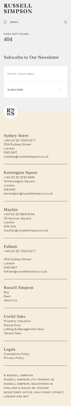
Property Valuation (17, 321)
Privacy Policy (14, 358)
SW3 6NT (10, 152)
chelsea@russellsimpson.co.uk (26, 156)
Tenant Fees (13, 333)
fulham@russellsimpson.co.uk (25, 271)
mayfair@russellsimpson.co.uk (26, 230)
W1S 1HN (10, 226)
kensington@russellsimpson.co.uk (28, 193)
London (9, 148)
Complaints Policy (17, 354)
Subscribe (15, 89)
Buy (6, 292)
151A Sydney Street (17, 144)
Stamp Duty (12, 325)
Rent (7, 296)
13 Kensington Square (19, 181)
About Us (10, 300)
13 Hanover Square (17, 218)
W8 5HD (10, 189)
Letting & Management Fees (24, 329)
